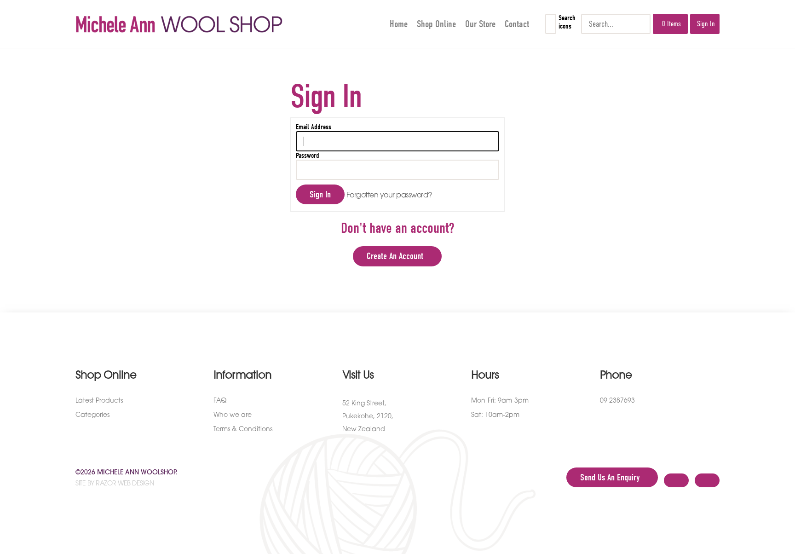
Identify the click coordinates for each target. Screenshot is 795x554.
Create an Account (395, 256)
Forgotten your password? (389, 195)
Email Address (313, 127)
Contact (517, 23)
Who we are (232, 415)
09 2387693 (617, 401)
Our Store (480, 23)
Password (307, 155)
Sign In (706, 24)
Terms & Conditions (242, 429)
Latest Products (99, 401)
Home (399, 23)
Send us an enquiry (609, 477)
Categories (92, 415)
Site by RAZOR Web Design (114, 483)
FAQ (219, 401)
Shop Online (436, 23)
